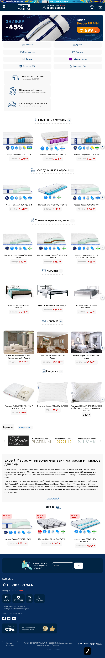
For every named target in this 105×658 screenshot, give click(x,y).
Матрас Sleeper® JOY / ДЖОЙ (19, 205)
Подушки (79, 52)
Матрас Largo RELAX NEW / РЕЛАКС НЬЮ (85, 540)
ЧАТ (29, 600)
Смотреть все (24, 427)
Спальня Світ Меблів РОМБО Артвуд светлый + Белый (18, 356)
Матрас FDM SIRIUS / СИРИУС (51, 539)
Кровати (79, 45)
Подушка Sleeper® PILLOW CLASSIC (52, 406)
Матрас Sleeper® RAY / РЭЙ (19, 154)
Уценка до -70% (79, 66)
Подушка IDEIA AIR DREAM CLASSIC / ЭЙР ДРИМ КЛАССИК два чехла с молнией (86, 408)
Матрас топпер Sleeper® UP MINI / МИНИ (19, 256)
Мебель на (10, 626)
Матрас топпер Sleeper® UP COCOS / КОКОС (52, 256)
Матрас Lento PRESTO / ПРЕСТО (52, 205)
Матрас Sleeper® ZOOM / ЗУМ (86, 205)
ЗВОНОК (39, 600)
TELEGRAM (18, 600)
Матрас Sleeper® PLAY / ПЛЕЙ (86, 154)
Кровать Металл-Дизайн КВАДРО (52, 305)
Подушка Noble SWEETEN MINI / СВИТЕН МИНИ (19, 407)
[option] (52, 28)
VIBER (6, 600)
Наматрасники (29, 52)
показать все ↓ (52, 498)
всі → (58, 507)
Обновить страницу (52, 649)
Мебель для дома (79, 59)
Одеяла (29, 59)
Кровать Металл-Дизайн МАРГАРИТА (86, 306)
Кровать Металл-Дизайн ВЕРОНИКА (18, 306)
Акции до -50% (28, 66)
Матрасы (29, 45)
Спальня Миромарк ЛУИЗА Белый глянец (86, 356)
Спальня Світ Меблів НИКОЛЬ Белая (53, 356)
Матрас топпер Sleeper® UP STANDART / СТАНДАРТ (86, 256)
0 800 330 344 (56, 8)
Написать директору (10, 644)
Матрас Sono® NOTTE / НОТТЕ (52, 154)
